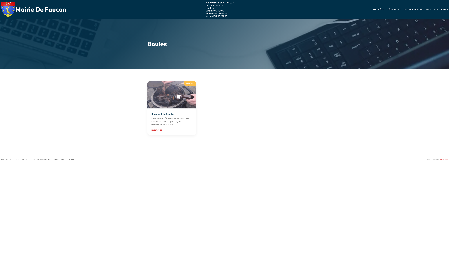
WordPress (444, 160)
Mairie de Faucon (40, 9)
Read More (180, 124)
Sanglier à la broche (162, 114)
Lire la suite (156, 130)
